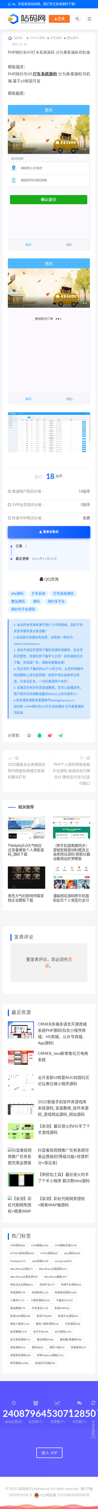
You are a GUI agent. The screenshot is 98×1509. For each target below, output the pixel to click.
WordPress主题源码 (53, 1269)
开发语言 (40, 1308)
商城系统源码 (66, 1292)
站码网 (18, 706)
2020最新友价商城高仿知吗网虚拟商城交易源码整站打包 (26, 771)
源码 (36, 601)
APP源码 (17, 1245)
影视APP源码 (20, 1316)
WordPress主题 (21, 1269)
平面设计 (64, 1300)
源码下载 (57, 1347)
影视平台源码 (68, 1316)
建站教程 (17, 1308)
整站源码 (73, 38)
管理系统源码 (20, 1355)
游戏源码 (17, 1347)
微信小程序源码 (47, 1324)
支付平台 (40, 1332)
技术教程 (18, 1332)
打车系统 (38, 593)
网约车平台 (56, 601)
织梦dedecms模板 (50, 1355)
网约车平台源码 (23, 609)
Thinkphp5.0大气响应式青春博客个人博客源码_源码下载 (26, 850)
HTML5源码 (37, 38)
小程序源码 (40, 1300)
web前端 (40, 1261)
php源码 (17, 593)
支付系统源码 (20, 1339)
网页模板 (19, 1363)
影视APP (62, 1308)
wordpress (63, 1261)
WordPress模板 (55, 1277)
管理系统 (78, 1347)
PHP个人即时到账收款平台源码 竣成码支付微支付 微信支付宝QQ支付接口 (71, 774)
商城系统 (40, 1292)
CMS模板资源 (66, 1245)
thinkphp (18, 1261)
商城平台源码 (71, 1284)
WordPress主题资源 (24, 1277)
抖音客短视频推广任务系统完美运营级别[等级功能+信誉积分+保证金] (63, 1156)
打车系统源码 (45, 74)
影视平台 (44, 1316)
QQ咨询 (51, 579)
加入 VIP (49, 1453)
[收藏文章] (29, 736)
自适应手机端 (45, 1363)
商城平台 (47, 1284)
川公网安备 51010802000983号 (64, 1495)
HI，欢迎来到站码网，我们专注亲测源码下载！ (44, 4)
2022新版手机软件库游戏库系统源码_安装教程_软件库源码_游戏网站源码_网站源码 (63, 1108)
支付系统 (63, 1332)
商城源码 (17, 1292)
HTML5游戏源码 (22, 1253)
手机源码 (56, 38)
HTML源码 (49, 1253)
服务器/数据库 (71, 1339)
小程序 (17, 1300)
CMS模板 (39, 1245)
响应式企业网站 (21, 1284)
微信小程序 (20, 1324)
